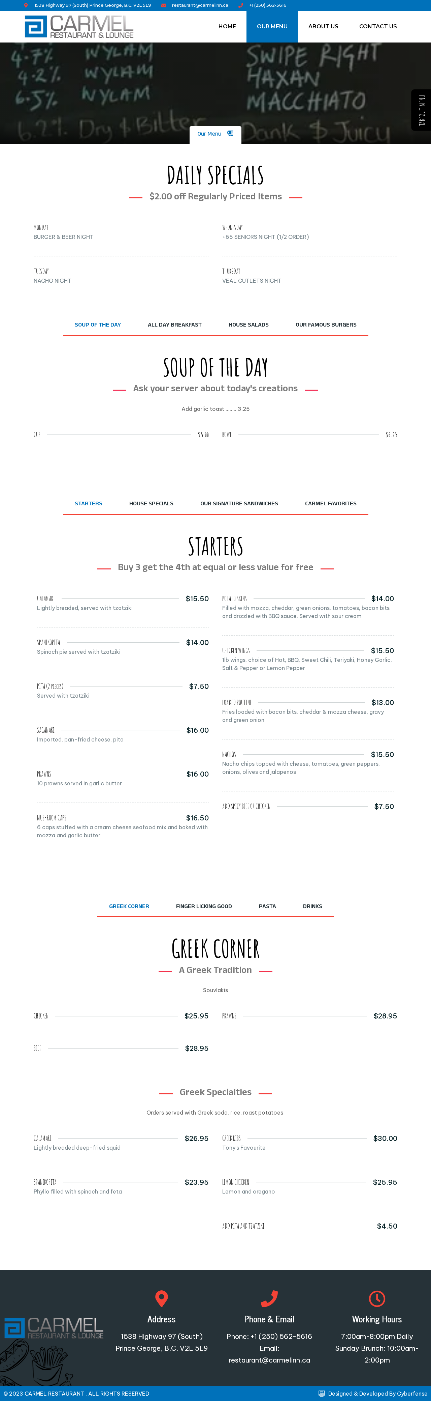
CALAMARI (46, 598)
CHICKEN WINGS (236, 650)
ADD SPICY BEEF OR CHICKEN (246, 806)
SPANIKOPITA (48, 642)
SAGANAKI (46, 730)
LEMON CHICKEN (235, 1182)
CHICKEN (41, 1016)
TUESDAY (41, 271)
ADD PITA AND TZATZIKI (243, 1226)
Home (227, 26)
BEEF (37, 1048)
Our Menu (272, 26)
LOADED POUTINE (237, 702)
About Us (323, 26)
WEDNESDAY (232, 227)
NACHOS (229, 754)
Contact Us (378, 26)
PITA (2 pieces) (50, 686)
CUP (37, 434)
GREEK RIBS (231, 1138)
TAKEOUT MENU (422, 110)
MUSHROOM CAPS (51, 818)
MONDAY (41, 227)
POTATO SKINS (234, 598)
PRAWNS (44, 774)
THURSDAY (231, 271)
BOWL (227, 434)
